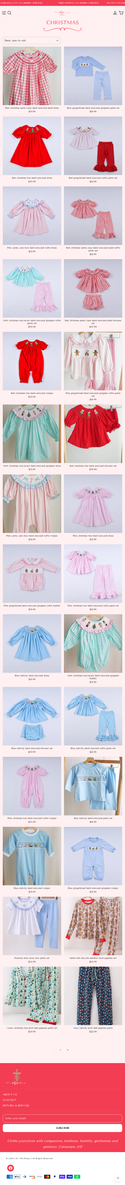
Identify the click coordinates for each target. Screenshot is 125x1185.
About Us (10, 1094)
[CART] (121, 12)
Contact (9, 1100)
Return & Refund (16, 1105)
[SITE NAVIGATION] (4, 12)
